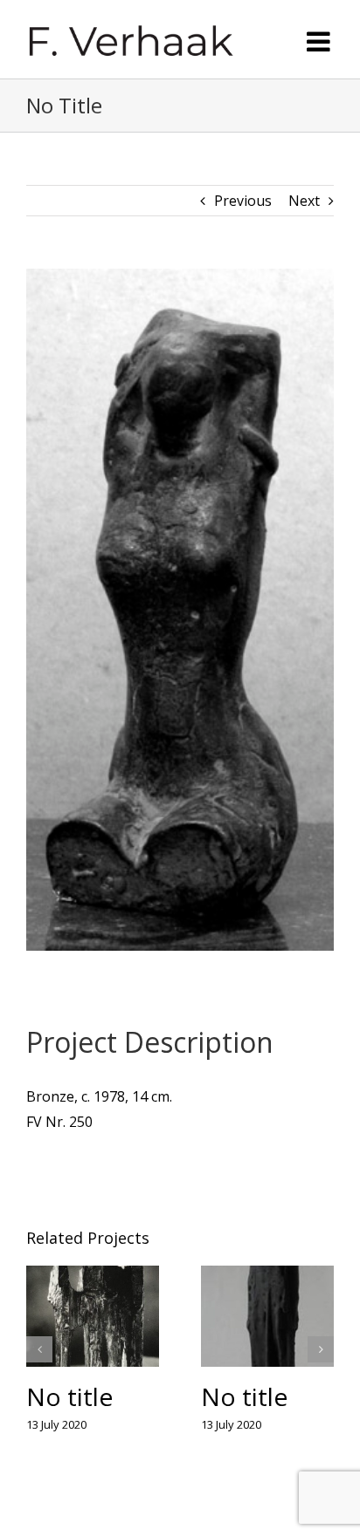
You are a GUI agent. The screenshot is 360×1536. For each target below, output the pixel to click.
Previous (243, 196)
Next (304, 196)
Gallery (93, 1313)
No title (69, 1393)
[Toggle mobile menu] (320, 41)
